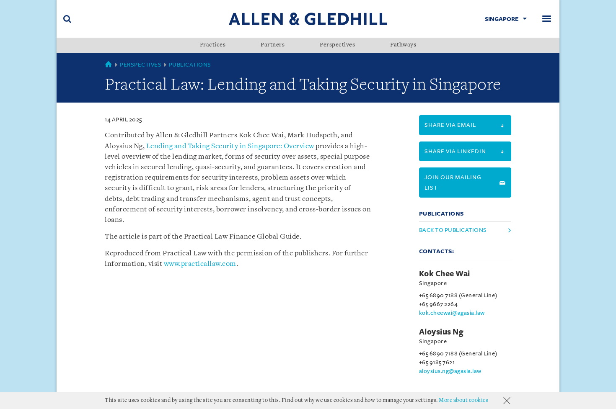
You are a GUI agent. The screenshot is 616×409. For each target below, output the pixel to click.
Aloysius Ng (441, 332)
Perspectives (337, 45)
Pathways (403, 45)
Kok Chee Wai (444, 274)
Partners (273, 45)
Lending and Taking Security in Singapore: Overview (230, 146)
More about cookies (463, 400)
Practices (213, 45)
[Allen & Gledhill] (308, 18)
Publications (190, 65)
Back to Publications (453, 230)
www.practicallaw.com (200, 264)
